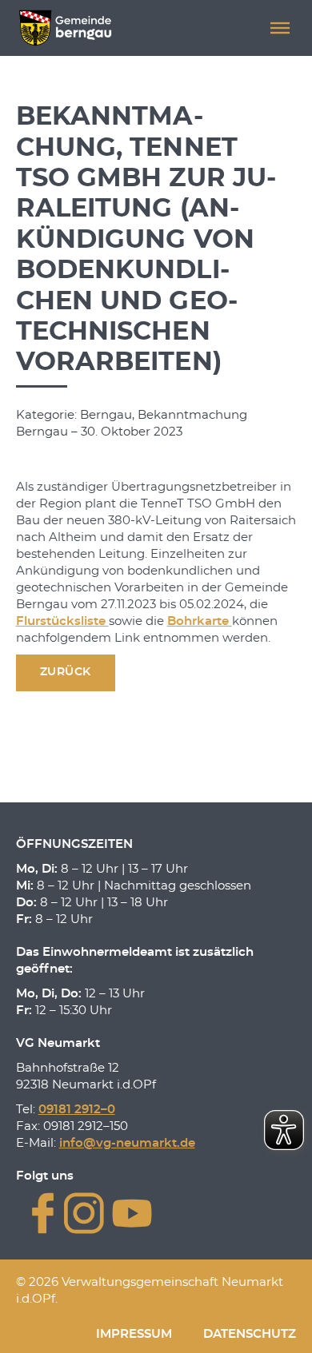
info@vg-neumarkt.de (127, 1143)
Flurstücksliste (62, 621)
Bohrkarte (199, 621)
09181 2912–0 (76, 1110)
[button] (280, 28)
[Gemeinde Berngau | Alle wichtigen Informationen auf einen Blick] (65, 28)
